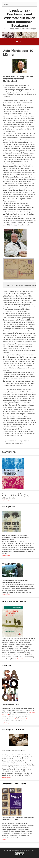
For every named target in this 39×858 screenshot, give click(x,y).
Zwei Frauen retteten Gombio (15, 443)
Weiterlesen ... (21, 659)
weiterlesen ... (6, 500)
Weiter (4, 840)
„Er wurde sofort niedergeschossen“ (17, 441)
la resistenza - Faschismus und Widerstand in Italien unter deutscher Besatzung (19, 18)
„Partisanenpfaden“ (20, 719)
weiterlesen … (6, 556)
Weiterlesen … (6, 723)
